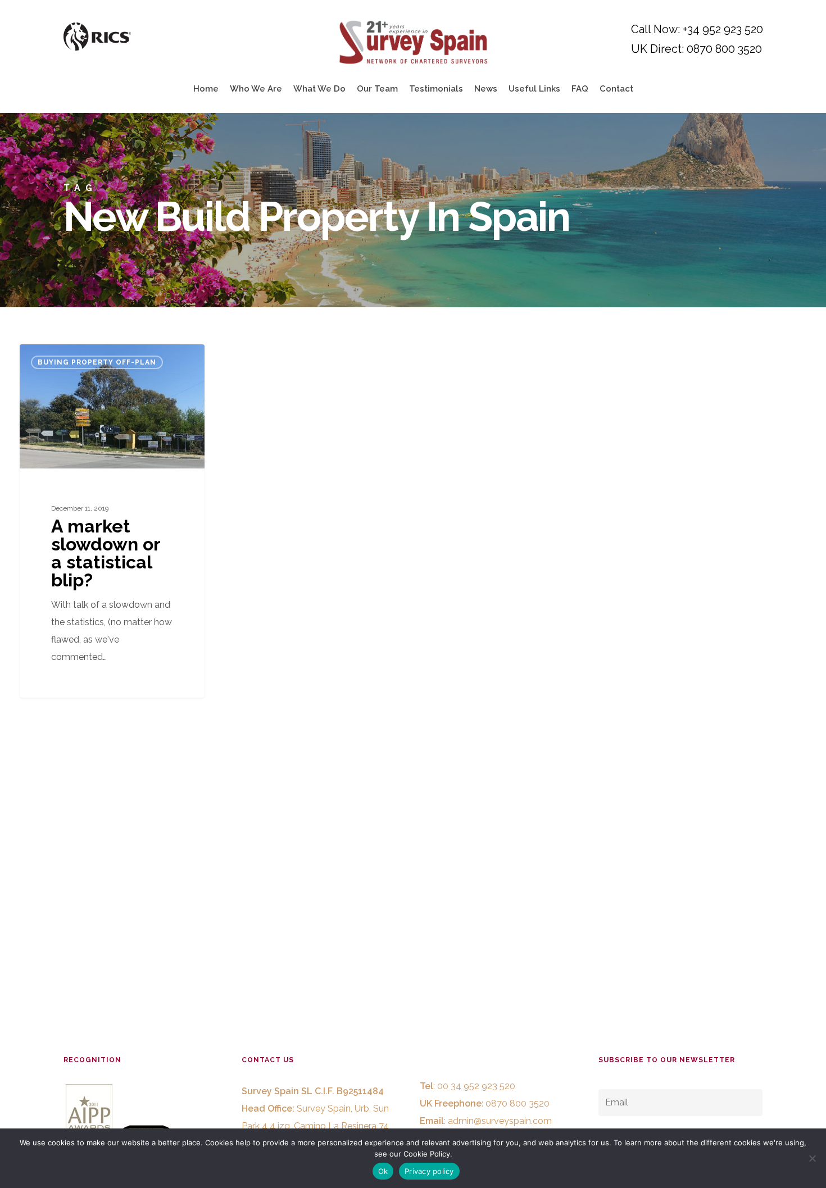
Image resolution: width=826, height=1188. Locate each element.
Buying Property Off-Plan (97, 362)
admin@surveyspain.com (500, 1121)
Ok (383, 1171)
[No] (812, 1158)
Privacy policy (429, 1171)
